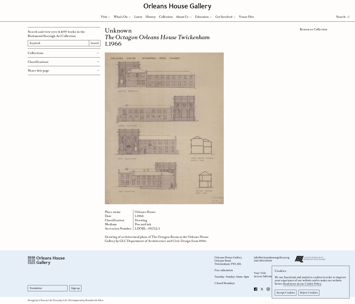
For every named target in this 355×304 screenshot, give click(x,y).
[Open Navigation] (347, 4)
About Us (182, 17)
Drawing (141, 220)
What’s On (121, 17)
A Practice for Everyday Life (52, 300)
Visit (104, 17)
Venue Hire (246, 17)
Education (202, 17)
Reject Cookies (309, 292)
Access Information (266, 276)
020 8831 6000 (263, 260)
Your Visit (260, 273)
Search (95, 43)
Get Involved (223, 17)
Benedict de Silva (94, 300)
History (151, 17)
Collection (166, 17)
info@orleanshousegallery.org (271, 257)
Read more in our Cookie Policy (302, 284)
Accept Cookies (285, 292)
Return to (313, 29)
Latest (138, 17)
